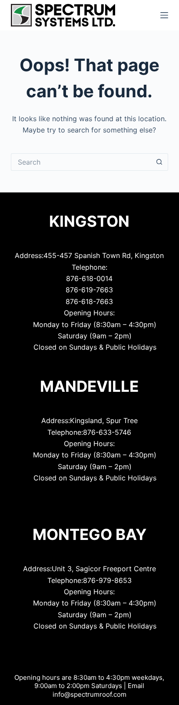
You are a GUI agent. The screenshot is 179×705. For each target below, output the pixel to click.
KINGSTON (89, 221)
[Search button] (159, 162)
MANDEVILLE (89, 386)
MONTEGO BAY (89, 534)
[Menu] (164, 15)
